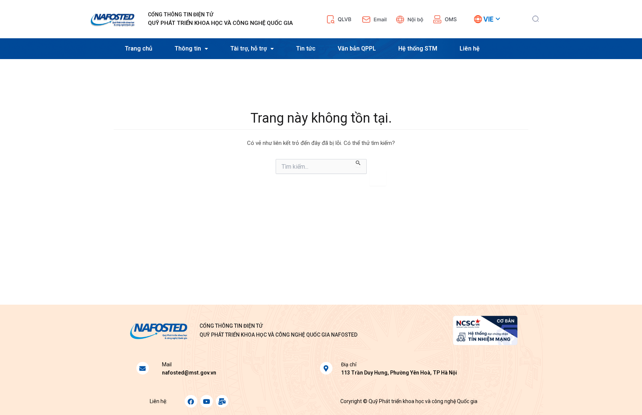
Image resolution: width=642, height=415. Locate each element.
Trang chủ (138, 48)
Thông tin (188, 48)
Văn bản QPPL (357, 48)
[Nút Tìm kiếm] (358, 163)
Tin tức (305, 48)
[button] (535, 18)
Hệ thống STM (417, 48)
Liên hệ (470, 48)
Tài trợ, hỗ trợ (248, 48)
